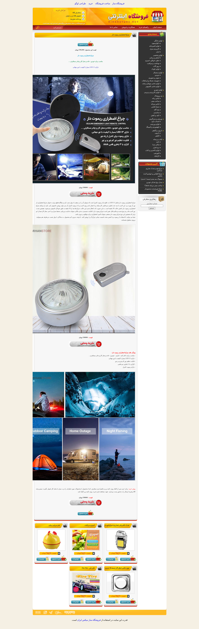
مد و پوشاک (158, 96)
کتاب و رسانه (157, 139)
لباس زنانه (155, 98)
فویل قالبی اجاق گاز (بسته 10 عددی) (117, 568)
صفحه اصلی (157, 27)
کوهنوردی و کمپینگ (152, 127)
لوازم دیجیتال (157, 73)
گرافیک (156, 156)
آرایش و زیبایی (154, 58)
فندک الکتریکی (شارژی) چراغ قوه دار (116, 525)
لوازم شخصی (157, 55)
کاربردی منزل (154, 49)
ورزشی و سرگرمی (155, 119)
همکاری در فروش (128, 27)
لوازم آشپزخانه (154, 46)
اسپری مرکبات (90, 525)
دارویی (157, 133)
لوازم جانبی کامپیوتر (152, 86)
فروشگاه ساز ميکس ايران (89, 620)
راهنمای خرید (144, 27)
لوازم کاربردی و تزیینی (151, 92)
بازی (157, 142)
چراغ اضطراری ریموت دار (120, 35)
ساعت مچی (155, 101)
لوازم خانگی (158, 41)
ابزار (157, 52)
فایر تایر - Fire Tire (88, 568)
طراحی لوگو (80, 3)
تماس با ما (114, 27)
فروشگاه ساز (118, 3)
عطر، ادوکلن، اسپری (152, 60)
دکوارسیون (155, 43)
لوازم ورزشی (154, 124)
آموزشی (156, 153)
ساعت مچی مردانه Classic (153, 186)
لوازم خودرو (158, 90)
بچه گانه (156, 110)
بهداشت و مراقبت (153, 63)
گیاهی (157, 136)
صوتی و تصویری (154, 78)
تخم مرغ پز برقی (54, 525)
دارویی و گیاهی (157, 131)
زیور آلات (156, 66)
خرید (91, 3)
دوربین (157, 75)
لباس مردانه (155, 104)
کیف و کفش (155, 115)
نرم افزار (156, 147)
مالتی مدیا (155, 145)
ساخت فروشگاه (102, 3)
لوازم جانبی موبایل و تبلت (150, 84)
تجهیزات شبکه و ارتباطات (150, 81)
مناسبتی (156, 113)
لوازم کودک (155, 69)
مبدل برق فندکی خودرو (154, 182)
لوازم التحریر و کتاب (152, 150)
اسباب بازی (155, 121)
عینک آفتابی (155, 107)
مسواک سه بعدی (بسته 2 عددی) (151, 179)
